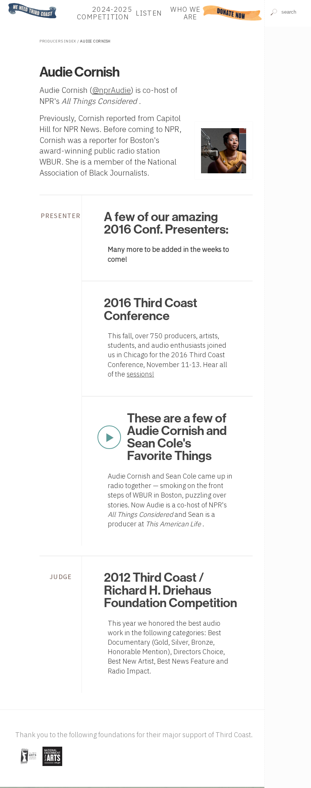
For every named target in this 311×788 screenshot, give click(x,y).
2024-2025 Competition (104, 13)
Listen (149, 13)
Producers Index (57, 41)
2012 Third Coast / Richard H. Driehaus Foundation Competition (170, 590)
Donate (232, 13)
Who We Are (185, 13)
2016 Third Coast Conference (150, 309)
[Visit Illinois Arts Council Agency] (28, 766)
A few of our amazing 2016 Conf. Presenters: (166, 223)
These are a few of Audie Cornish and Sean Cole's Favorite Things (177, 437)
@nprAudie (111, 90)
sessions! (140, 374)
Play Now (109, 437)
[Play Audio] (288, 48)
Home (12, 3)
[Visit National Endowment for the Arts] (52, 766)
